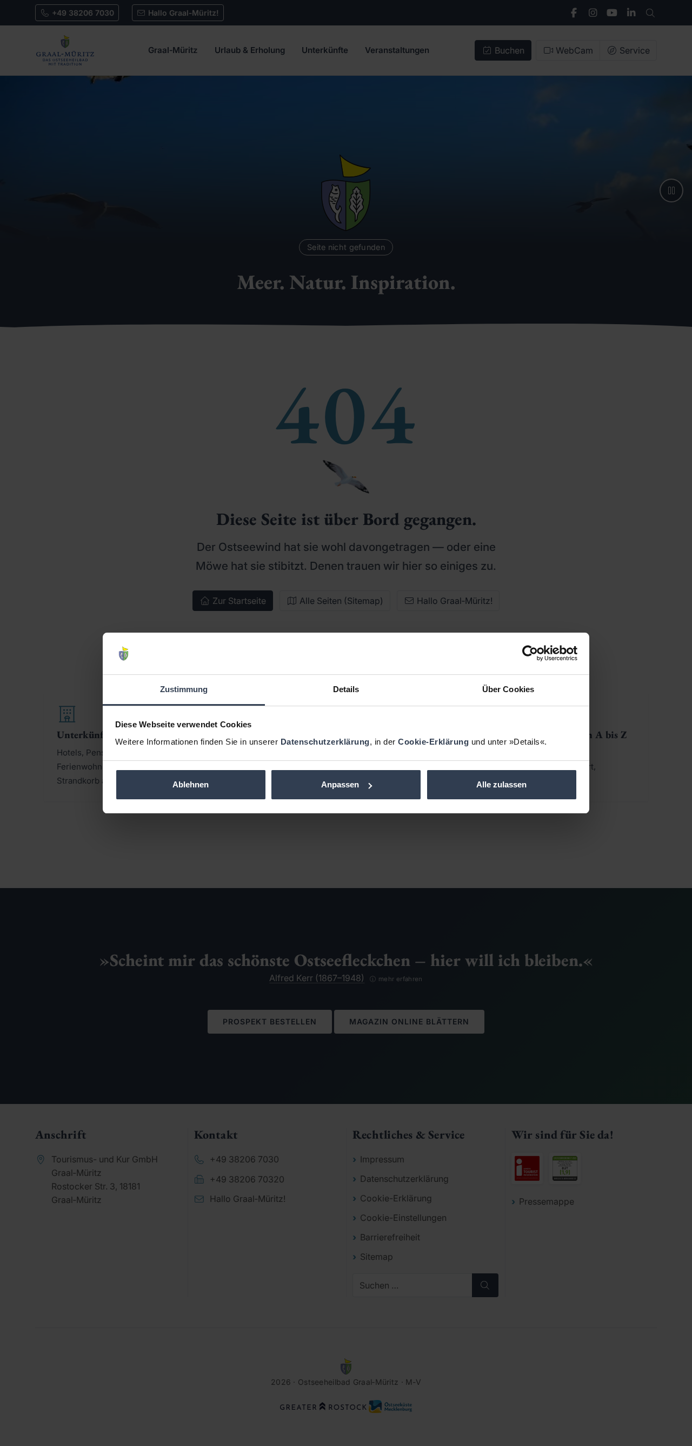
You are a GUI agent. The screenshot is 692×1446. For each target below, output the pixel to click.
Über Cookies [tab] (508, 689)
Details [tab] (346, 689)
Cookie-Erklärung (433, 741)
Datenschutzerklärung (325, 741)
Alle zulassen (501, 784)
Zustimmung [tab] (184, 689)
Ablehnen (190, 784)
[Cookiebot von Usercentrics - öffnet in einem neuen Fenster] (530, 654)
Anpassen (340, 784)
